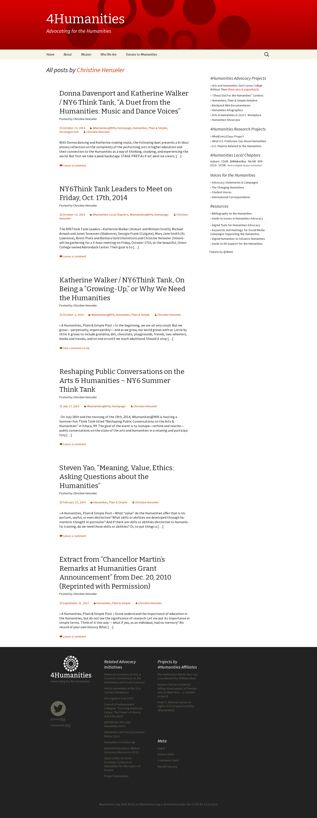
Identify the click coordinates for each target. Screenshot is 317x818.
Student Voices (222, 192)
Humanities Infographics (227, 110)
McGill (252, 161)
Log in (161, 748)
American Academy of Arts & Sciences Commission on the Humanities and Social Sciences (124, 678)
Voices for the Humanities (232, 175)
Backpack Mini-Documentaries (231, 105)
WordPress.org (167, 766)
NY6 (260, 161)
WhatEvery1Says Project (228, 136)
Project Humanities (116, 776)
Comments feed (168, 760)
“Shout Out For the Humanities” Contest (237, 95)
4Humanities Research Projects (238, 129)
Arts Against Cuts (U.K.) (118, 698)
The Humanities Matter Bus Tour (178, 674)
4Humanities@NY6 (104, 128)
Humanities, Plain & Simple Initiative (234, 100)
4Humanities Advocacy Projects (238, 78)
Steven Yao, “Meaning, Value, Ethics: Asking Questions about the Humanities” (116, 477)
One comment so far (76, 348)
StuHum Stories (168, 684)
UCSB (222, 165)
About (68, 54)
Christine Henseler (100, 70)
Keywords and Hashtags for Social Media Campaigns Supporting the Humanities (237, 232)
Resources (219, 206)
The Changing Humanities (228, 187)
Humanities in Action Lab (119, 742)
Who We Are (108, 54)
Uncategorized (68, 132)
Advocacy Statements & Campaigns (235, 182)
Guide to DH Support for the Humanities (237, 244)
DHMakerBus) (187, 678)
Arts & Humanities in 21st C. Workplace (236, 115)
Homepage (124, 128)
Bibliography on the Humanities (232, 213)
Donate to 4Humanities (141, 54)
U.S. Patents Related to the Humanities (236, 146)
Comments (61, 725)
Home (50, 54)
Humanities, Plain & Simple (150, 128)
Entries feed (166, 754)
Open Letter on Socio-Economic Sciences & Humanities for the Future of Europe (122, 764)
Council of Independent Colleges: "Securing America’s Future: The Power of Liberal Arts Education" (123, 710)
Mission (86, 54)
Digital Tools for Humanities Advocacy (236, 225)
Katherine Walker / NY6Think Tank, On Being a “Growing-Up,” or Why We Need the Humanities (122, 289)
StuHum (190, 692)
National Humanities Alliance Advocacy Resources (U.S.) (122, 750)
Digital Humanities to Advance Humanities (238, 239)
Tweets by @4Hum (221, 252)
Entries (58, 719)
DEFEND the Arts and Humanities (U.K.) (117, 724)
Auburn (214, 161)
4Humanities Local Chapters (110, 214)
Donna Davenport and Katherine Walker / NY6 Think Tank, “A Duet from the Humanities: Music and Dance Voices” (123, 102)
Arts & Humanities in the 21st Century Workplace (122, 690)
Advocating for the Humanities (70, 681)
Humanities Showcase (226, 120)
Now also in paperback (243, 89)
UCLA (213, 165)
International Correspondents (231, 197)
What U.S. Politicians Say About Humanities (239, 141)
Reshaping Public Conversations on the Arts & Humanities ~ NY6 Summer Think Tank (121, 380)
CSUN (224, 161)
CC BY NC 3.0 (199, 804)
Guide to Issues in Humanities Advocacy (237, 218)
